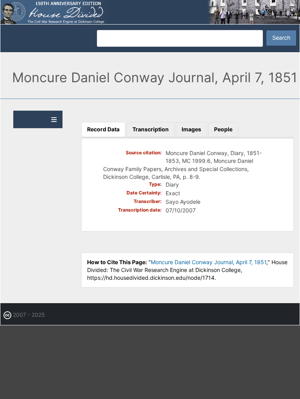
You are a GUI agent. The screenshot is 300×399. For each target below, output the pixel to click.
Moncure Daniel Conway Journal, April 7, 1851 (208, 262)
